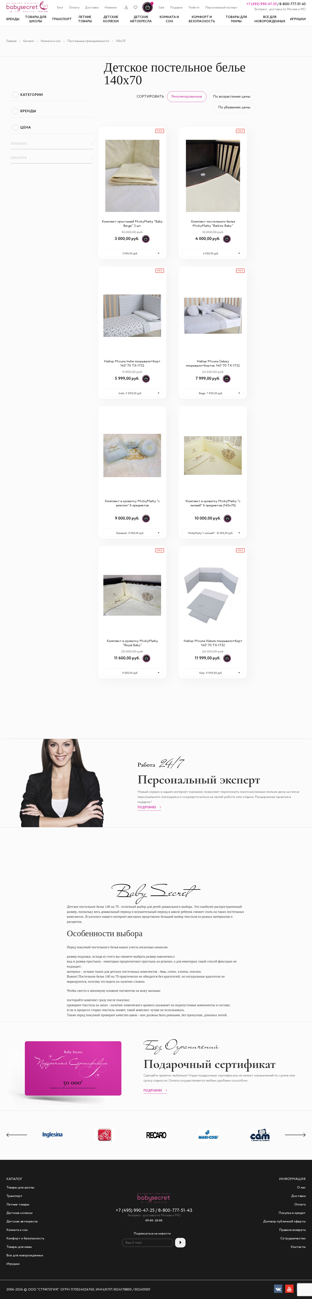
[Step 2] (104, 1141)
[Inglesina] (53, 1141)
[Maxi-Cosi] (208, 1141)
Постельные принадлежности (88, 41)
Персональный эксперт (221, 7)
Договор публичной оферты (284, 1221)
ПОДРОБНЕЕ (147, 808)
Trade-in (193, 7)
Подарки (176, 7)
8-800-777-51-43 (292, 4)
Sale (161, 7)
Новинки (110, 7)
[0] (147, 11)
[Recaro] (156, 1141)
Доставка (92, 7)
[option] (53, 1135)
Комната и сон (51, 41)
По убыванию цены (234, 107)
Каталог (28, 41)
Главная (11, 41)
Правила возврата (292, 1230)
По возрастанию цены (231, 96)
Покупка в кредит (292, 1213)
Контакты (298, 1247)
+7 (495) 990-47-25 (261, 4)
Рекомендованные (186, 96)
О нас (301, 1187)
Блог (60, 7)
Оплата (74, 7)
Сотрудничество (293, 1238)
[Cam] (260, 1141)
